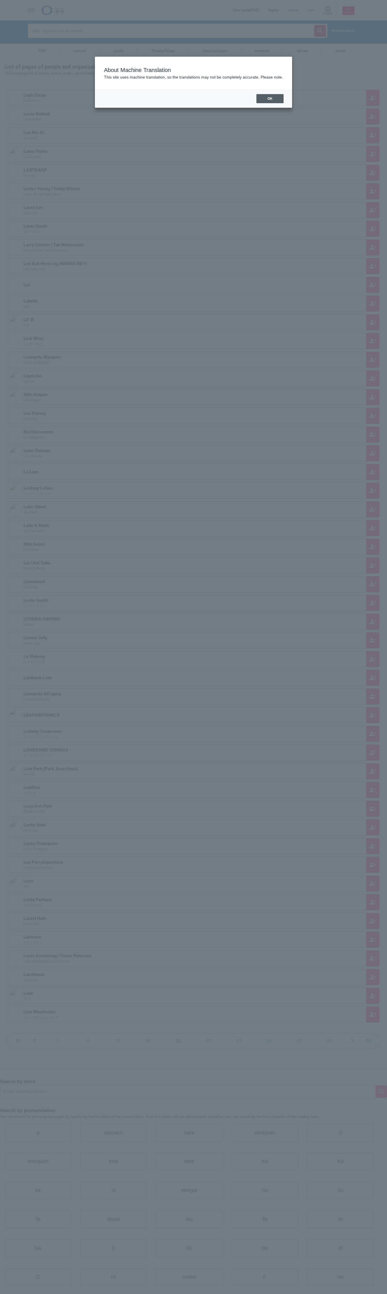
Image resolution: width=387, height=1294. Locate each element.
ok (270, 99)
